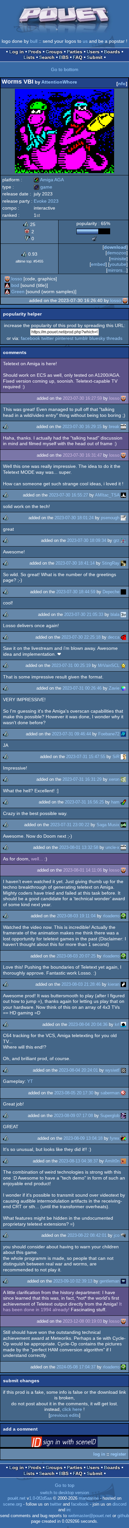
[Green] (7, 291)
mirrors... (117, 270)
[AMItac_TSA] (123, 495)
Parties (74, 51)
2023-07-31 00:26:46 (82, 688)
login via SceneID (75, 1443)
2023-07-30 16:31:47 (82, 455)
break (114, 426)
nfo (122, 83)
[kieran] (123, 984)
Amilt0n (112, 1161)
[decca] (123, 637)
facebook (30, 338)
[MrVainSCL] (123, 665)
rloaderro (111, 915)
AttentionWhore (59, 82)
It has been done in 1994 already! (62, 1306)
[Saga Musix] (123, 824)
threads (114, 338)
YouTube (117, 264)
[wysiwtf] (123, 1070)
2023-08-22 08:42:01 (87, 1235)
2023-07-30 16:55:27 (68, 495)
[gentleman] (123, 1281)
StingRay (110, 563)
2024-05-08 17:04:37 (76, 1366)
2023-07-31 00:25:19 (71, 665)
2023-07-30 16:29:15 (82, 426)
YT (30, 1081)
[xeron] (123, 779)
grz (116, 540)
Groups (54, 51)
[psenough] (123, 517)
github (123, 1516)
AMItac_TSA (107, 495)
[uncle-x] (123, 847)
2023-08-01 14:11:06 (82, 870)
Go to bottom (64, 69)
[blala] (123, 614)
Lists (29, 57)
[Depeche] (123, 591)
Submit (95, 57)
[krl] (123, 1024)
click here (72, 1409)
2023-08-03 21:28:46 (81, 984)
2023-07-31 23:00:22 (69, 824)
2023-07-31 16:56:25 (84, 802)
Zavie (114, 688)
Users (93, 51)
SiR (115, 756)
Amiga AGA (49, 179)
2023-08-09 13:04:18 (83, 1138)
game (43, 187)
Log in (16, 51)
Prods (34, 51)
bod (15, 285)
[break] (123, 426)
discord (119, 1504)
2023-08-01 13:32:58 (78, 847)
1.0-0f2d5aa (40, 1498)
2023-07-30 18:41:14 (75, 563)
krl (117, 1024)
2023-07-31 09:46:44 (71, 733)
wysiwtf (112, 1070)
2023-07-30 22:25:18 (81, 637)
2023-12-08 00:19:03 (82, 1321)
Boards (112, 51)
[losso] (7, 278)
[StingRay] (123, 563)
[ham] (123, 802)
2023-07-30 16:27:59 (82, 398)
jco (116, 1235)
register (118, 1454)
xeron (114, 779)
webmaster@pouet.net (89, 1516)
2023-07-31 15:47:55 (85, 756)
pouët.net (16, 1498)
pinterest (64, 338)
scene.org (12, 1504)
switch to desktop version (64, 1492)
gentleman (109, 1281)
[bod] (7, 285)
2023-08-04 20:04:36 (88, 1024)
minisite (118, 258)
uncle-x (112, 847)
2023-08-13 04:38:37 (78, 1161)
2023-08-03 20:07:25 (76, 956)
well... (37, 858)
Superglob (109, 1115)
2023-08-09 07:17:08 (73, 1115)
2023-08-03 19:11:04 (76, 915)
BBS (63, 57)
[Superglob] (123, 1115)
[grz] (123, 540)
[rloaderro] (123, 915)
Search (47, 57)
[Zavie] (123, 688)
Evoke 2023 (46, 201)
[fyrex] (123, 1138)
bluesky (97, 338)
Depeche (111, 591)
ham (115, 802)
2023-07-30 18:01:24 (74, 517)
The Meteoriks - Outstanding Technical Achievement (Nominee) (94, 238)
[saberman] (123, 1092)
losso (16, 278)
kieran (113, 984)
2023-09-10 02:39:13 (72, 1281)
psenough (110, 517)
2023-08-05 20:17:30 (73, 1092)
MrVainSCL (108, 665)
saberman (110, 1092)
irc (68, 1510)
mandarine (89, 1498)
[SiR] (123, 756)
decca (113, 637)
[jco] (123, 1235)
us (85, 41)
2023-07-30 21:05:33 (83, 614)
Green (17, 291)
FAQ (77, 57)
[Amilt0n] (123, 1161)
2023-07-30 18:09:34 (86, 540)
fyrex (114, 1138)
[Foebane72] (123, 733)
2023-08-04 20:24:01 (78, 1070)
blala (114, 614)
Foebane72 (108, 733)
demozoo (116, 252)
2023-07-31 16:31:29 (82, 779)
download (115, 247)
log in (99, 1454)
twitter (47, 338)
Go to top (64, 1485)
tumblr (81, 338)
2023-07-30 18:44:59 (75, 591)
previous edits (64, 1415)
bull (33, 41)
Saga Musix (108, 824)
